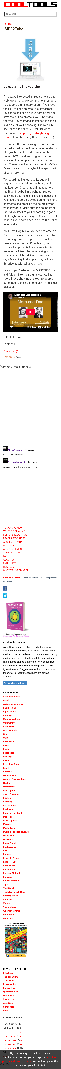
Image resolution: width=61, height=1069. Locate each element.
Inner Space (9, 790)
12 (10, 1040)
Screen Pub (9, 988)
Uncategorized (10, 895)
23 (21, 1044)
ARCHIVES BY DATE (14, 542)
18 (7, 1044)
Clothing (7, 715)
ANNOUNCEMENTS (14, 549)
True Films (8, 980)
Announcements (11, 696)
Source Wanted (11, 880)
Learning (7, 801)
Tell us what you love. (14, 683)
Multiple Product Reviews (16, 832)
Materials (7, 824)
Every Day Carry (11, 764)
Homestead (9, 786)
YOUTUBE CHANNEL (14, 531)
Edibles (6, 760)
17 (4, 1044)
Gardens (7, 771)
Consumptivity (10, 730)
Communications (11, 719)
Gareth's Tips (9, 775)
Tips (5, 884)
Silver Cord (8, 1007)
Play (5, 850)
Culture (7, 738)
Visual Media (9, 907)
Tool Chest (8, 888)
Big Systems (9, 711)
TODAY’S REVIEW (12, 527)
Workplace (8, 914)
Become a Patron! (12, 577)
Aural (9, 24)
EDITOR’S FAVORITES (15, 534)
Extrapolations (10, 984)
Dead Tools (8, 741)
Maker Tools (9, 817)
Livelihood (8, 809)
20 (12, 1044)
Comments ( (10, 351)
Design (6, 749)
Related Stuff (9, 869)
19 (10, 1044)
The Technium (10, 977)
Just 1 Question (11, 794)
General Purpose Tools (14, 779)
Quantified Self (10, 991)
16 (21, 1040)
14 (15, 1040)
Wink (5, 1010)
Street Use (8, 999)
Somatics (7, 877)
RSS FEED (8, 566)
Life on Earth (9, 805)
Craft (5, 734)
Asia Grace (8, 1003)
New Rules (8, 995)
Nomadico (8, 839)
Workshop (8, 918)
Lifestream (8, 973)
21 (15, 1044)
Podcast (7, 854)
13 (12, 1040)
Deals (6, 745)
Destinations (9, 753)
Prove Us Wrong (11, 858)
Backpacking (9, 708)
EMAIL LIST (9, 563)
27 (12, 1048)
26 (10, 1048)
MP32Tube (9, 357)
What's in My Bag (11, 911)
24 (4, 1048)
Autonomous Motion (13, 704)
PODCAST (8, 545)
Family (6, 768)
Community (9, 723)
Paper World (9, 843)
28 (15, 1048)
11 (7, 1040)
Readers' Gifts (10, 862)
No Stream (8, 835)
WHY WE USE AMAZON (16, 570)
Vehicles (7, 899)
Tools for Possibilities (14, 892)
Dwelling (7, 756)
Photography (9, 847)
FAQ (5, 556)
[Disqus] (30, 406)
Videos (6, 903)
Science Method (11, 873)
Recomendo (9, 865)
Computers (8, 726)
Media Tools (9, 828)
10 (4, 1040)
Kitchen (7, 798)
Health (6, 783)
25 (7, 1048)
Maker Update (10, 820)
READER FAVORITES (14, 538)
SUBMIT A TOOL (12, 552)
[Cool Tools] (30, 4)
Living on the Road (12, 813)
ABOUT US (9, 559)
